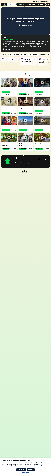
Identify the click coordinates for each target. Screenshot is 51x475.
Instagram (29, 163)
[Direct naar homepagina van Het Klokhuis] (7, 161)
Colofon (20, 160)
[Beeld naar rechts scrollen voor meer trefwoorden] (48, 54)
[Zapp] (47, 4)
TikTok (21, 163)
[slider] (25, 29)
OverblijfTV (15, 158)
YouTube (15, 163)
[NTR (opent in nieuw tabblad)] (25, 171)
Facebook (15, 165)
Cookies (44, 164)
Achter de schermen (26, 158)
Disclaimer (27, 160)
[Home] (4, 4)
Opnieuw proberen (26, 25)
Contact (14, 160)
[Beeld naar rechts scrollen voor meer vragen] (47, 59)
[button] (3, 32)
